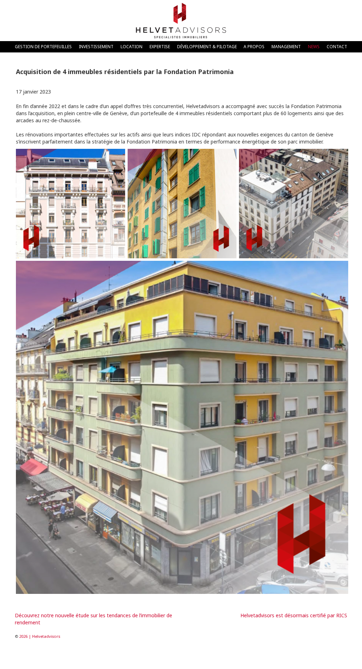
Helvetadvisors (181, 20)
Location (131, 46)
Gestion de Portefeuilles (43, 46)
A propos (254, 46)
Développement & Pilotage (207, 46)
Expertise (160, 46)
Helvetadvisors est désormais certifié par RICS (293, 615)
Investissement (96, 46)
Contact (337, 46)
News (314, 46)
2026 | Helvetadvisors (39, 636)
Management (286, 46)
